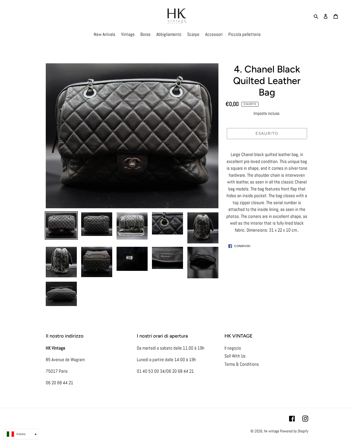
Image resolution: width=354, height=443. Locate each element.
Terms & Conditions (241, 364)
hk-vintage (271, 431)
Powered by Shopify (294, 431)
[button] (21, 434)
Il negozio (232, 348)
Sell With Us (235, 356)
